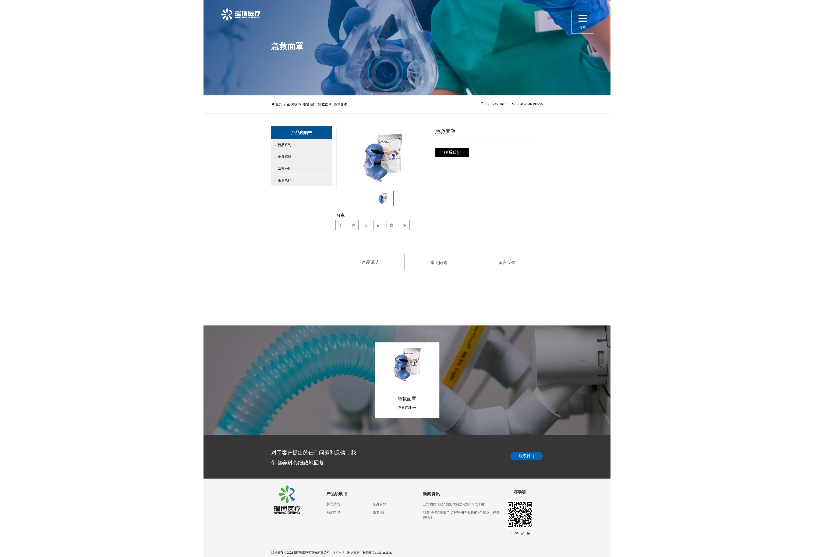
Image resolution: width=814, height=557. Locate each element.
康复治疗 (309, 104)
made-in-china (383, 552)
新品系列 (284, 145)
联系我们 (526, 456)
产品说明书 (292, 104)
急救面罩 (325, 104)
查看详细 (405, 407)
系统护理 (284, 168)
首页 (278, 104)
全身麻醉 (284, 157)
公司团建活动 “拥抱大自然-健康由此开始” (454, 504)
